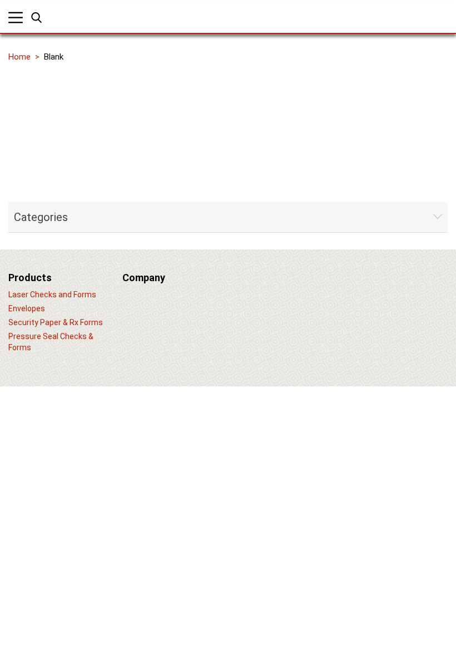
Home (19, 57)
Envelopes (26, 308)
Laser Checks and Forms (52, 294)
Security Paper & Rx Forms (55, 322)
